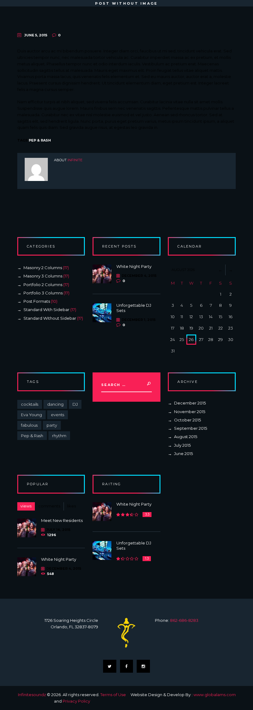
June (183, 453)
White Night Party (133, 266)
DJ (75, 404)
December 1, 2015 (138, 320)
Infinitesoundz (32, 694)
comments (49, 505)
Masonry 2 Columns (42, 267)
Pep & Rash (40, 140)
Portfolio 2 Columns (42, 284)
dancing (55, 404)
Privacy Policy (76, 701)
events (57, 414)
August (185, 436)
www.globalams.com (214, 694)
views (25, 505)
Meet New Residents (62, 520)
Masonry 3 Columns (42, 275)
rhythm (59, 435)
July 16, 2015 (58, 529)
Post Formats (36, 301)
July (182, 445)
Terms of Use (113, 694)
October (187, 419)
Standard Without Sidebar (49, 318)
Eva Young (31, 414)
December (190, 402)
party (52, 425)
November (189, 411)
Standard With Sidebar (46, 309)
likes (71, 505)
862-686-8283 (184, 620)
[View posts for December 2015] (220, 269)
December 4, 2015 (139, 275)
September (190, 428)
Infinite (75, 160)
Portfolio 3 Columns (43, 292)
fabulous (29, 425)
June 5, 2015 (35, 35)
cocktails (29, 404)
